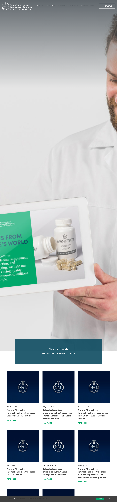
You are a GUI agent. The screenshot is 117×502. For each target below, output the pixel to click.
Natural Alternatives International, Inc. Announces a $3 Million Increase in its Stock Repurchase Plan (57, 414)
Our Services (62, 6)
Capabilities (51, 6)
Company (40, 6)
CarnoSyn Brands (87, 6)
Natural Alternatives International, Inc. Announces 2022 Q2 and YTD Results (21, 413)
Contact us (107, 6)
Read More (11, 420)
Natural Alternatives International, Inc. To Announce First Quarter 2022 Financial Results (93, 414)
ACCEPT (100, 498)
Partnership (73, 6)
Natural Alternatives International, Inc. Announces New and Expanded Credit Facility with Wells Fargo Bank (92, 473)
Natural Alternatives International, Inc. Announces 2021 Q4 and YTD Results (57, 472)
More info (107, 498)
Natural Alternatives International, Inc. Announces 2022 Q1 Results (21, 472)
